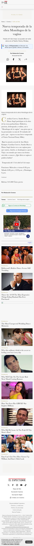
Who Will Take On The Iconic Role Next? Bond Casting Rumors (14, 378)
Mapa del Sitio (17, 489)
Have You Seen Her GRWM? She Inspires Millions (13, 404)
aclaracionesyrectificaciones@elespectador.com (17, 527)
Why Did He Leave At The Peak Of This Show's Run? (16, 431)
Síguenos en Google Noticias (18, 211)
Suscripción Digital (17, 494)
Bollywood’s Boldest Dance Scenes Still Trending (15, 269)
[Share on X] (20, 59)
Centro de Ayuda (17, 510)
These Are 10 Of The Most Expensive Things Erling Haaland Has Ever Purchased (15, 297)
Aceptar (29, 542)
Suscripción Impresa (17, 492)
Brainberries (4, 265)
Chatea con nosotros (18, 497)
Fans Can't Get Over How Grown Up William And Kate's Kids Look (15, 457)
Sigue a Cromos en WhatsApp (17, 205)
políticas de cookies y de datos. (11, 544)
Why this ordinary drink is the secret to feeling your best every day (15, 351)
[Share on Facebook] (13, 59)
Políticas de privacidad (17, 507)
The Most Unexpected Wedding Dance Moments (16, 324)
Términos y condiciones (17, 505)
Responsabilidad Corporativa (17, 503)
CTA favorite (4, 347)
